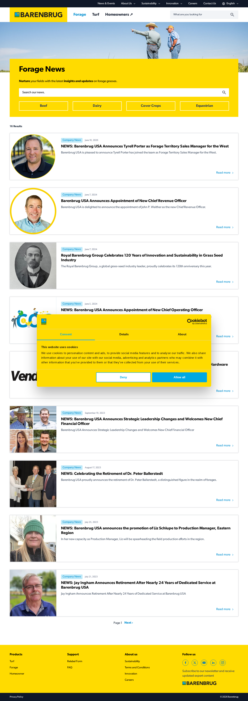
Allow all (179, 377)
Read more (223, 172)
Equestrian (204, 106)
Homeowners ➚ (119, 15)
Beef (43, 106)
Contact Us (209, 3)
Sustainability (149, 3)
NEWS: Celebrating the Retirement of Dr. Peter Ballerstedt (112, 474)
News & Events (106, 3)
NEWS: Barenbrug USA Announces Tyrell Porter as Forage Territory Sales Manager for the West (145, 146)
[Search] (232, 14)
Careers (192, 3)
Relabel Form (74, 661)
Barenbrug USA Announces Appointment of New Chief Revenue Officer (124, 201)
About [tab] (182, 334)
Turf (95, 15)
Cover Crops (151, 106)
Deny (123, 377)
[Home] (38, 14)
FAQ (69, 667)
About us (131, 654)
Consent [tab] (66, 334)
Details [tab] (124, 334)
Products (16, 654)
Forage (79, 15)
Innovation (172, 3)
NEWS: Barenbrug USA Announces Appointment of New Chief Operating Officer (132, 310)
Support (73, 654)
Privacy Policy (16, 697)
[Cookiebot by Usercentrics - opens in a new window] (190, 321)
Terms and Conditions (137, 667)
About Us (126, 3)
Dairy (97, 106)
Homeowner (17, 673)
